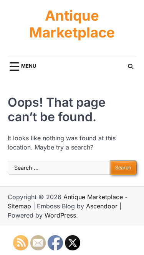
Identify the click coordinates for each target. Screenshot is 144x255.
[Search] (130, 66)
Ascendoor (102, 206)
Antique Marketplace (72, 24)
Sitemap (19, 206)
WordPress (60, 215)
